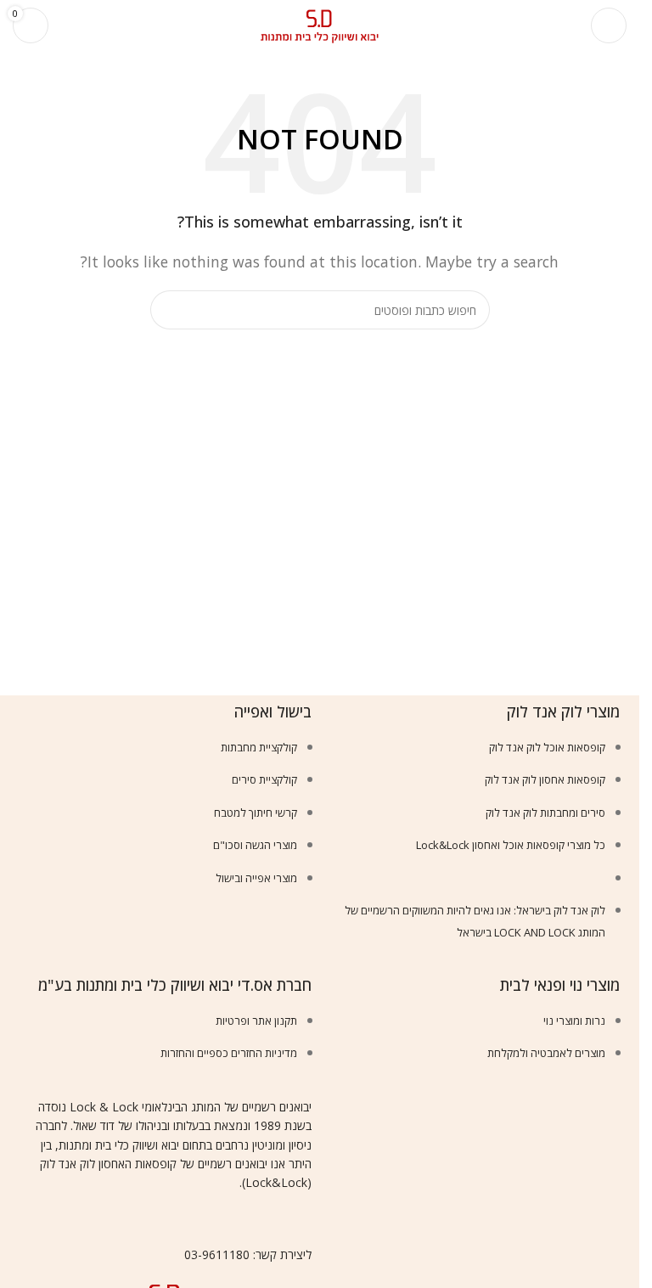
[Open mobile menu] (608, 25)
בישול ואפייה (273, 711)
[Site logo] (320, 23)
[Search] (72, 25)
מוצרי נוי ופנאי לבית (560, 985)
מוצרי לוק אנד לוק (563, 711)
